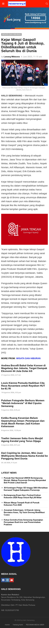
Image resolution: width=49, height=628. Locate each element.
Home (7, 625)
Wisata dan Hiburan (28, 358)
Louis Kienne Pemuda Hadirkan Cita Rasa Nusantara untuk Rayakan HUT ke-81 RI (23, 386)
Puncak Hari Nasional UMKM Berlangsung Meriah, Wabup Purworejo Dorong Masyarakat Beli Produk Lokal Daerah (25, 480)
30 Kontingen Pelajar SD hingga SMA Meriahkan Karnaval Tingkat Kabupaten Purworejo (26, 489)
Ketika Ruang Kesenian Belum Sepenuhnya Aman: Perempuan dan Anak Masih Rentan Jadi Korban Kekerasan (23, 422)
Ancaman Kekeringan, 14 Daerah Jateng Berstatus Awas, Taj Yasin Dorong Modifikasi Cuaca (24, 512)
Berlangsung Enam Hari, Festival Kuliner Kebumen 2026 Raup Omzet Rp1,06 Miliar (23, 496)
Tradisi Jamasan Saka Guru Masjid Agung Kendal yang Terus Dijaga (22, 439)
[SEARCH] (47, 4)
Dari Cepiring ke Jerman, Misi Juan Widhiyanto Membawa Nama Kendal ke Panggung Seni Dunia (24, 456)
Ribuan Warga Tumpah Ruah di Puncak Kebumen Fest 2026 (21, 503)
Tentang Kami (18, 625)
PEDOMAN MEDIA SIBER (35, 625)
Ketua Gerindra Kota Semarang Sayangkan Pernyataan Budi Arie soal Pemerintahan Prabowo (23, 522)
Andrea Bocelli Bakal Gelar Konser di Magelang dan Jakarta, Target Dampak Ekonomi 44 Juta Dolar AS (24, 368)
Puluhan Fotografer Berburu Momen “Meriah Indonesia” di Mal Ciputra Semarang (22, 403)
